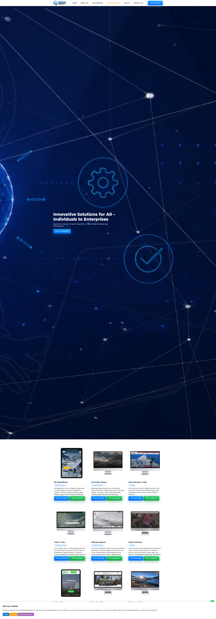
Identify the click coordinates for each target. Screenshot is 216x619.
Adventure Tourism (60, 545)
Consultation (78, 498)
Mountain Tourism (60, 485)
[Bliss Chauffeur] (108, 583)
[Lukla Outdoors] (145, 523)
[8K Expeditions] (71, 463)
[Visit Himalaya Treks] (145, 463)
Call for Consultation (62, 231)
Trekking (132, 485)
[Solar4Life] (71, 583)
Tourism (132, 545)
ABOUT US (84, 3)
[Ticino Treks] (71, 523)
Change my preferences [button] (26, 614)
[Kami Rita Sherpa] (108, 463)
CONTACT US (138, 3)
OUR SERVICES (97, 3)
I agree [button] (6, 614)
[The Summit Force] (145, 583)
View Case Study (61, 498)
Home (74, 3)
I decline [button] (13, 614)
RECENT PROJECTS (113, 3)
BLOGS (126, 3)
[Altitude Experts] (108, 523)
